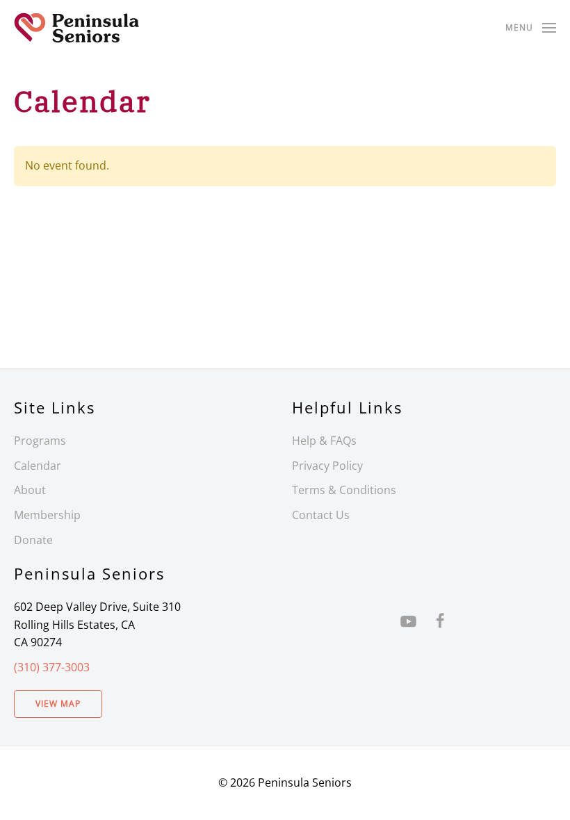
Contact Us (321, 515)
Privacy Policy (327, 465)
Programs (40, 440)
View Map (58, 704)
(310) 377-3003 (52, 667)
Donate (33, 540)
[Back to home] (76, 28)
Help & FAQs (324, 440)
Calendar (37, 465)
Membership (47, 515)
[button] (530, 28)
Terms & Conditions (344, 490)
